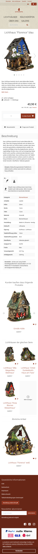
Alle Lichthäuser (16, 1)
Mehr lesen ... (6, 92)
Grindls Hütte (19, 329)
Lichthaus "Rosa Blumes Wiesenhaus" (10, 405)
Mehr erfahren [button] (7, 546)
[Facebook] (26, 524)
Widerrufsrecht (5, 494)
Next (34, 313)
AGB (2, 483)
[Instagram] (35, 524)
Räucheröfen (27, 17)
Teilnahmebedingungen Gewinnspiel (12, 497)
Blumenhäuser (23, 197)
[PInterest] (30, 524)
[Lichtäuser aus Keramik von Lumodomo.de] (19, 10)
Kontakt (30, 1)
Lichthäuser (10, 17)
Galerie (25, 21)
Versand (34, 107)
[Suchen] (28, 25)
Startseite (8, 1)
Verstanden (19, 551)
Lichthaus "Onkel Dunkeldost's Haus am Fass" (28, 370)
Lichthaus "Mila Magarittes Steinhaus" (10, 370)
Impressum (4, 490)
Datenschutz (5, 487)
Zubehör (24, 1)
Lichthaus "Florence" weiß (19, 463)
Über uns (13, 21)
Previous (3, 313)
